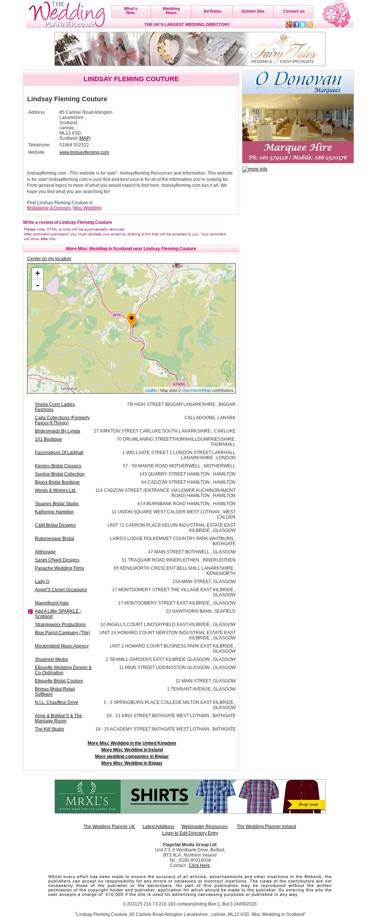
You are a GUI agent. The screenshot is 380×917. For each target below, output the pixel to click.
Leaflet (151, 390)
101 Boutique (48, 439)
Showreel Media (51, 659)
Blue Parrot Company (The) (62, 632)
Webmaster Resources (204, 826)
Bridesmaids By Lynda (57, 431)
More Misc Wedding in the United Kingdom (132, 743)
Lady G (42, 581)
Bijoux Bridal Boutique (57, 482)
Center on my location (49, 258)
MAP (84, 138)
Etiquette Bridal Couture (59, 680)
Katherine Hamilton (54, 511)
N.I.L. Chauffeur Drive (56, 702)
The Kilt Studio (49, 729)
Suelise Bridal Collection (60, 474)
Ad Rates (212, 11)
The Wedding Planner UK (109, 826)
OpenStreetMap (196, 390)
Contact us (294, 11)
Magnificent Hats (52, 603)
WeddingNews (171, 10)
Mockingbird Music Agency (62, 646)
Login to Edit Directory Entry (190, 833)
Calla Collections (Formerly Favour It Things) (62, 420)
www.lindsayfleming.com (84, 152)
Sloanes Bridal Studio (57, 503)
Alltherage (45, 551)
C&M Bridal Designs (55, 525)
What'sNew (130, 10)
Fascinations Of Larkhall (59, 452)
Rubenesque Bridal (54, 538)
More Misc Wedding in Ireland (132, 749)
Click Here (199, 865)
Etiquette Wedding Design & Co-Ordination (63, 670)
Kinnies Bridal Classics (58, 466)
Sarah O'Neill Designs (57, 560)
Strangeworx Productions (60, 624)
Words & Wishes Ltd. (55, 490)
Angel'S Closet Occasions (61, 589)
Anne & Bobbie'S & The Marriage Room (58, 718)
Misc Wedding (87, 208)
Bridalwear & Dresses (49, 208)
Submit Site (253, 11)
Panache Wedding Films (59, 568)
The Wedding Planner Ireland (266, 826)
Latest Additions (158, 826)
